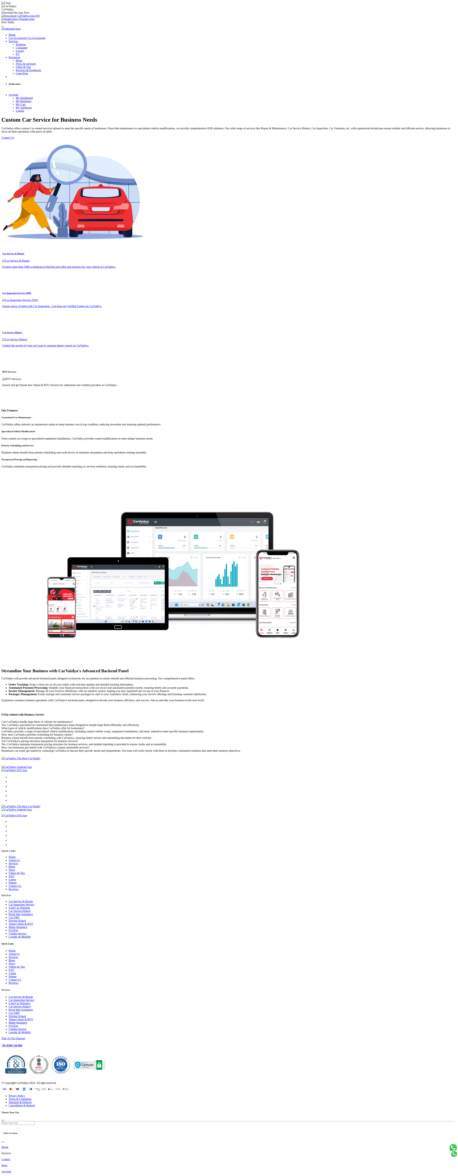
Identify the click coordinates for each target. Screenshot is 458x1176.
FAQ (11, 876)
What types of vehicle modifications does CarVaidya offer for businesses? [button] (42, 728)
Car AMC (14, 917)
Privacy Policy (17, 1095)
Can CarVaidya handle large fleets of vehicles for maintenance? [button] (37, 721)
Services (13, 41)
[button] (229, 851)
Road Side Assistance (21, 914)
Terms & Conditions (20, 1099)
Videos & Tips (17, 873)
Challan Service (17, 933)
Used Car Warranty (19, 907)
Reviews (13, 889)
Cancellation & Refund (22, 1105)
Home (12, 34)
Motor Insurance (18, 927)
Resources (14, 57)
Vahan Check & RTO (21, 923)
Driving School (17, 920)
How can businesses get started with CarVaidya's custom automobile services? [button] (45, 747)
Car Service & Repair (21, 901)
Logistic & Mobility (20, 936)
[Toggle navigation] (2, 26)
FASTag (13, 930)
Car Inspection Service (21, 904)
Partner (13, 882)
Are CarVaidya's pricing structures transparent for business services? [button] (39, 741)
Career (12, 879)
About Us (14, 860)
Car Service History (20, 911)
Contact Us (7, 137)
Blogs (12, 866)
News (12, 869)
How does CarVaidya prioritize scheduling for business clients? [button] (37, 734)
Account (13, 94)
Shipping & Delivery (20, 1102)
